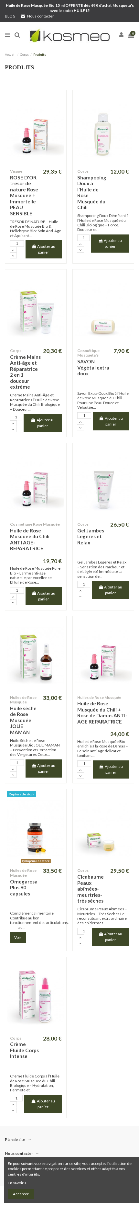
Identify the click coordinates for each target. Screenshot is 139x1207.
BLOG (10, 16)
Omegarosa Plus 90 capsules (23, 887)
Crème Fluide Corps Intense (24, 1050)
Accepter (21, 1193)
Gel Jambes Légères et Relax (90, 536)
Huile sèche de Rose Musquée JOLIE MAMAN (23, 720)
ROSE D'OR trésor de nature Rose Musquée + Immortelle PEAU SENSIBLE (24, 195)
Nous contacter (40, 16)
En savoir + (17, 1182)
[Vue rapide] (36, 164)
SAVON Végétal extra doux (93, 367)
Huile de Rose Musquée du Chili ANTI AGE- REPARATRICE (29, 540)
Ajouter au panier (46, 249)
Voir (17, 937)
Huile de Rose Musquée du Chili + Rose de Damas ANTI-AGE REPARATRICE (102, 712)
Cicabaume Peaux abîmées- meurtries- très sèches (90, 889)
